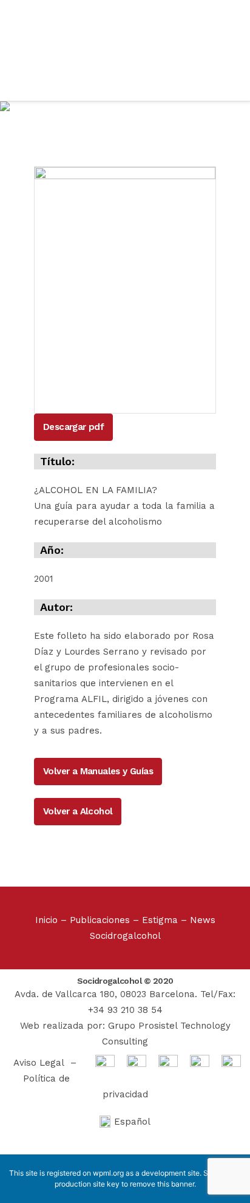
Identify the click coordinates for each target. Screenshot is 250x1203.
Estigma (160, 920)
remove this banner (162, 1183)
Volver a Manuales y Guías (98, 771)
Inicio (46, 920)
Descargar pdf (73, 426)
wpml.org (108, 1172)
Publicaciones (100, 920)
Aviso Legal (38, 1062)
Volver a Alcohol (77, 811)
